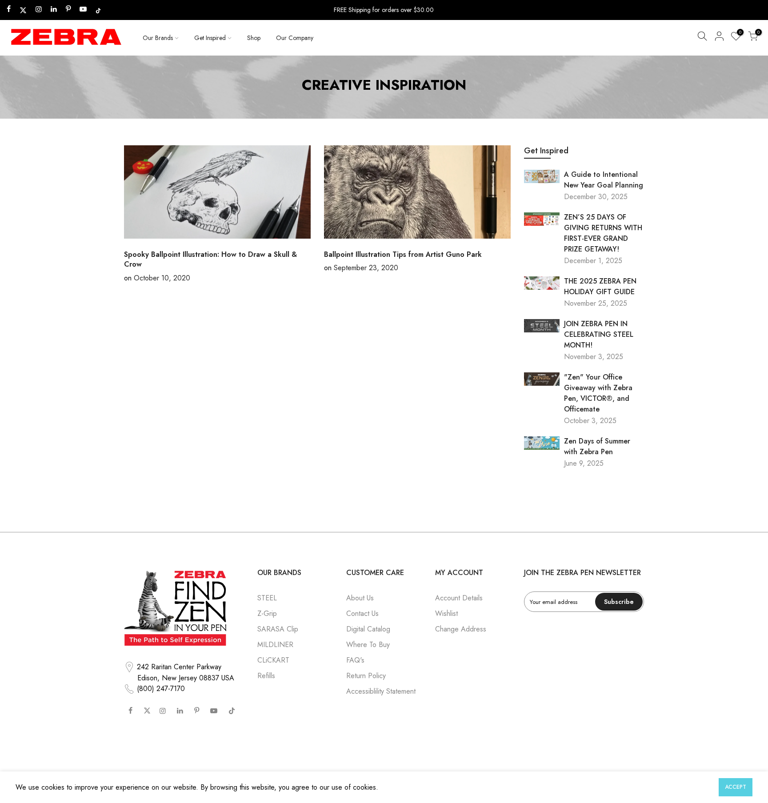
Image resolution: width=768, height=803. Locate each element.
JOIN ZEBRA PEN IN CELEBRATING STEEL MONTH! (598, 334)
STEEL (267, 598)
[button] (702, 37)
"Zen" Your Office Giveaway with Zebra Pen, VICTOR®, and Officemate (598, 393)
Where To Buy (368, 644)
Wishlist (446, 613)
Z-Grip (267, 613)
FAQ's (355, 660)
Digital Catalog (368, 629)
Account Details (459, 598)
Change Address (460, 629)
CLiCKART (273, 660)
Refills (266, 676)
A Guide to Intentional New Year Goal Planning (603, 179)
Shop (253, 37)
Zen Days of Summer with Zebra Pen (597, 446)
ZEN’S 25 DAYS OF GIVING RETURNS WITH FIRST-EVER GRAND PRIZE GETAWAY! (603, 233)
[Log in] (719, 37)
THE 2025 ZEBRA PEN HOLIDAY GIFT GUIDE (600, 286)
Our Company (294, 37)
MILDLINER (275, 644)
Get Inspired (210, 37)
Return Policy (366, 676)
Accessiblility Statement (381, 691)
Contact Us (362, 613)
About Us (360, 598)
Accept (735, 787)
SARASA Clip (277, 629)
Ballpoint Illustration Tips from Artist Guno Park (403, 254)
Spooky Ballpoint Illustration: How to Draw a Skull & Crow (210, 259)
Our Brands (158, 37)
